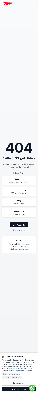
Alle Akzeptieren (19, 389)
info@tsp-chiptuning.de (19, 249)
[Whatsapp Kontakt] (32, 388)
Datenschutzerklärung (20, 368)
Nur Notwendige (19, 383)
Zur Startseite (19, 225)
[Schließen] (35, 355)
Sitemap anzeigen (19, 230)
